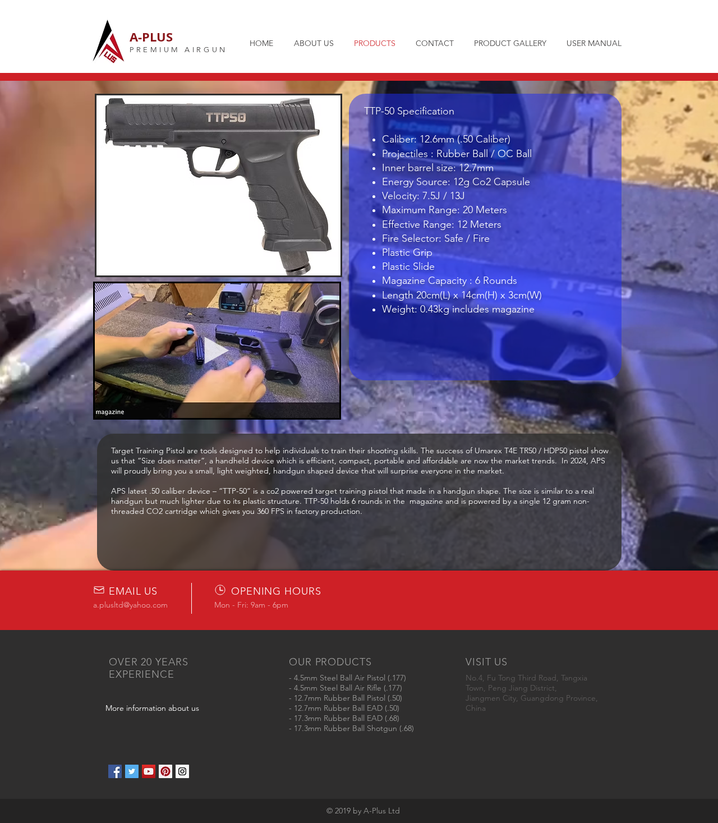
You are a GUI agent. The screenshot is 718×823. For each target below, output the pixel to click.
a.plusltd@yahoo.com (130, 605)
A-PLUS (151, 36)
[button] (218, 185)
